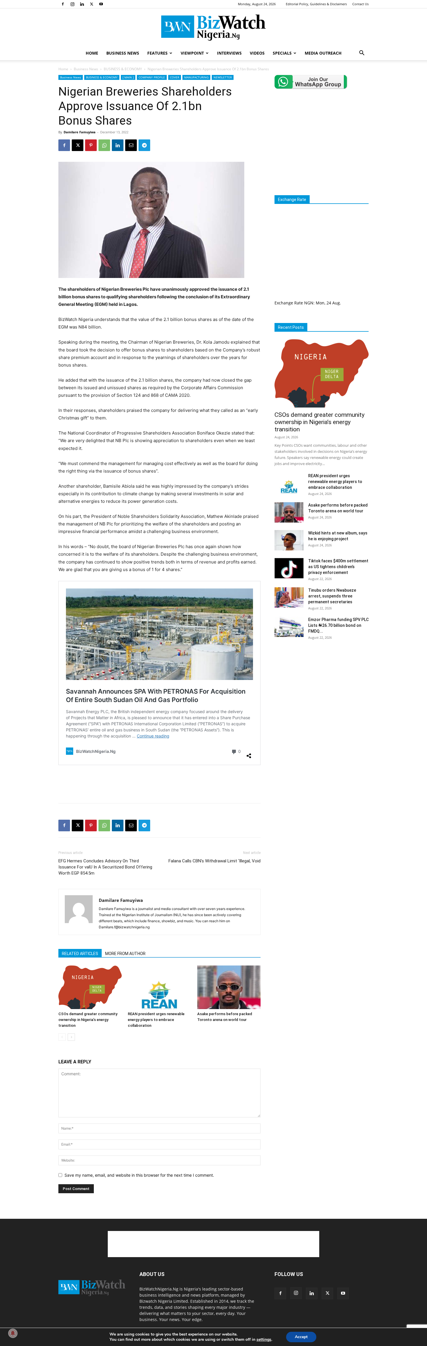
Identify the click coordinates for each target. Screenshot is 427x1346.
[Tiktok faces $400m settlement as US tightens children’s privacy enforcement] (289, 568)
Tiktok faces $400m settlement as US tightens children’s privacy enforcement (338, 567)
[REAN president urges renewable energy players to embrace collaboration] (159, 987)
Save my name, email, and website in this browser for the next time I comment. (139, 1175)
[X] (91, 4)
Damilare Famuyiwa (80, 132)
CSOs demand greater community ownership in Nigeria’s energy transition (87, 1020)
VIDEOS (257, 53)
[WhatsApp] (104, 145)
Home (63, 69)
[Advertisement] (159, 783)
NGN (308, 303)
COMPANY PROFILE (152, 77)
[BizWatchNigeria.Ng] (213, 28)
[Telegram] (144, 145)
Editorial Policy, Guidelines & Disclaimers (316, 4)
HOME (92, 53)
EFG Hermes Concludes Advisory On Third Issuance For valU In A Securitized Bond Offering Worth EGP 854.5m (105, 867)
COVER (174, 77)
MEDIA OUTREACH (323, 53)
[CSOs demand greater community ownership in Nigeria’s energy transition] (90, 987)
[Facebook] (62, 4)
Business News (86, 69)
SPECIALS (282, 53)
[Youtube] (101, 4)
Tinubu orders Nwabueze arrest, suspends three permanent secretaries (332, 596)
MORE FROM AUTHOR (125, 953)
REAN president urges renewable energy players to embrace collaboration (156, 1020)
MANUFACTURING (196, 77)
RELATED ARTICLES (80, 953)
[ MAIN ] (128, 77)
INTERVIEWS (229, 53)
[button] (362, 53)
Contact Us (360, 4)
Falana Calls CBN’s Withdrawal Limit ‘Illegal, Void (214, 861)
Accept (301, 1337)
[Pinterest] (91, 145)
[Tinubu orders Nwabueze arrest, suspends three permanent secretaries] (289, 597)
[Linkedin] (82, 4)
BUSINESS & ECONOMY (123, 69)
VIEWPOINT (192, 53)
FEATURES (157, 53)
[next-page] (71, 1037)
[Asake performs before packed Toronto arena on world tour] (229, 987)
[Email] (131, 145)
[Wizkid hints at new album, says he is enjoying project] (289, 540)
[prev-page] (62, 1037)
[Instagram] (72, 4)
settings (263, 1339)
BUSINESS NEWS (122, 53)
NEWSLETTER (223, 77)
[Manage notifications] (12, 1333)
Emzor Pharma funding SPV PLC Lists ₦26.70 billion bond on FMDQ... (338, 625)
